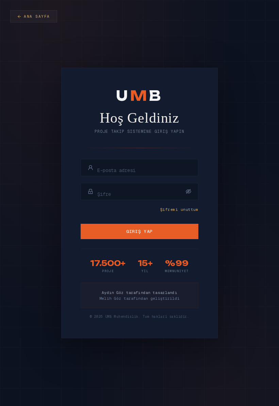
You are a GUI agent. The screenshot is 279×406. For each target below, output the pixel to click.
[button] (188, 191)
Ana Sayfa (37, 16)
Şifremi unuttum (179, 209)
